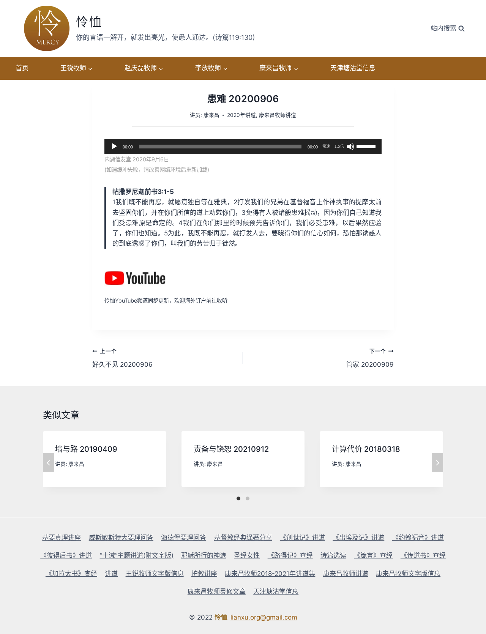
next (437, 462)
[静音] (350, 146)
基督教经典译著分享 (243, 537)
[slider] (367, 146)
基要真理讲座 (61, 537)
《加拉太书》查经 (71, 573)
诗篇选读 (333, 555)
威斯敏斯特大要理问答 (121, 537)
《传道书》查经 (423, 555)
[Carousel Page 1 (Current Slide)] (238, 498)
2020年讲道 (241, 115)
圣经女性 (247, 555)
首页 (22, 68)
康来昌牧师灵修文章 (217, 591)
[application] (243, 146)
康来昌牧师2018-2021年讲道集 (270, 573)
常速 (326, 146)
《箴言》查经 (373, 555)
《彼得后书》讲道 (66, 555)
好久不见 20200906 (122, 358)
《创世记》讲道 (302, 537)
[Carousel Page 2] (247, 498)
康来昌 (211, 115)
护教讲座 (204, 573)
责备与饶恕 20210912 (231, 449)
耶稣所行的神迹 (203, 555)
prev (48, 462)
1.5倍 (339, 146)
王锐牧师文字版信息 (155, 573)
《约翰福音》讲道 (418, 537)
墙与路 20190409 (86, 449)
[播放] (114, 146)
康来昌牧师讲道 (277, 115)
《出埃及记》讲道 (358, 537)
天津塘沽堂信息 (353, 68)
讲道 (111, 573)
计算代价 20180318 (366, 449)
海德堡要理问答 (183, 537)
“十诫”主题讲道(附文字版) (137, 555)
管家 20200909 (370, 358)
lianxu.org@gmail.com (263, 617)
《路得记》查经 (290, 555)
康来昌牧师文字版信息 (408, 573)
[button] (90, 68)
